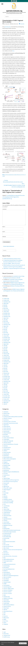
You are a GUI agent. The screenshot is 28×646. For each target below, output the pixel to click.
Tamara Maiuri (6, 599)
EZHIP (4, 476)
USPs (4, 614)
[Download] (16, 1)
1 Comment (22, 23)
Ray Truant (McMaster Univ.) (8, 569)
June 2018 (5, 386)
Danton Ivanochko (7, 452)
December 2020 (6, 337)
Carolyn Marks (6, 439)
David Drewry (6, 455)
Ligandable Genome (7, 518)
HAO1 (5, 174)
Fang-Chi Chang (6, 478)
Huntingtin (5, 497)
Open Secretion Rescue (8, 546)
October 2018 (6, 379)
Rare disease (6, 567)
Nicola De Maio (6, 538)
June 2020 (5, 347)
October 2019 (6, 360)
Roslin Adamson (6, 572)
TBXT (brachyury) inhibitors (8, 604)
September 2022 (6, 316)
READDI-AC (5, 570)
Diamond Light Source (7, 457)
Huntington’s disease (7, 499)
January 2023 (6, 311)
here (13, 50)
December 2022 (6, 313)
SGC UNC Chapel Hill (7, 587)
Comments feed (6, 635)
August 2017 (5, 402)
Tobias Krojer (6, 608)
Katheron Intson (6, 514)
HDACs (4, 494)
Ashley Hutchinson (7, 432)
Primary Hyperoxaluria (10, 174)
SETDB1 (4, 583)
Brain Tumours (6, 436)
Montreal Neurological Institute (9, 531)
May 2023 (5, 305)
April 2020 (5, 350)
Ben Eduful (5, 434)
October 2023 (6, 300)
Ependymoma (6, 470)
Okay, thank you (23, 643)
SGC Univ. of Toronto (7, 593)
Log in (4, 632)
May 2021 (5, 329)
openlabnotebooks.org (14, 11)
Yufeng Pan (5, 624)
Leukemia (5, 517)
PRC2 (4, 557)
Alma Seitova (6, 415)
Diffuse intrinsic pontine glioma (9, 458)
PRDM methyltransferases (8, 559)
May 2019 (5, 368)
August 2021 (5, 326)
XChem (4, 622)
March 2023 (5, 308)
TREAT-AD (5, 609)
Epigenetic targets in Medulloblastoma (11, 471)
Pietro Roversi (6, 554)
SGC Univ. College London (8, 588)
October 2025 (6, 298)
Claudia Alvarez (6, 449)
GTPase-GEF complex (7, 488)
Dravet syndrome (6, 460)
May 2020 (5, 348)
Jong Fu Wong (6, 509)
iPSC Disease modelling (8, 502)
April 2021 (5, 331)
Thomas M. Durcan (7, 606)
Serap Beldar (6, 580)
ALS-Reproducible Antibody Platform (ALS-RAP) (12, 416)
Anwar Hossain (6, 431)
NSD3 (4, 543)
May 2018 (5, 387)
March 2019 (5, 371)
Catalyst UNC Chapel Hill (8, 441)
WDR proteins (6, 617)
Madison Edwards (7, 523)
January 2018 (6, 394)
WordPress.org (6, 637)
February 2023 (6, 310)
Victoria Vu (5, 616)
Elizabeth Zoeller (6, 465)
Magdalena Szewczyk (7, 525)
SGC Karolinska (6, 585)
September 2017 (6, 400)
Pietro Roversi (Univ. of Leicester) (10, 556)
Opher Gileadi (6, 548)
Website (4, 236)
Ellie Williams (5, 467)
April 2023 (5, 306)
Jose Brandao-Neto (7, 510)
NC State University (7, 533)
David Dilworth (6, 454)
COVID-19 (5, 450)
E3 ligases (5, 462)
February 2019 (6, 373)
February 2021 (6, 334)
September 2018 (6, 381)
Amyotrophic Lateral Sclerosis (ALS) (10, 423)
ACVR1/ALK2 (5, 411)
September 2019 (6, 361)
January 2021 (6, 336)
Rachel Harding (6, 565)
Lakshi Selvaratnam (7, 515)
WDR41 (4, 619)
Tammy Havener (6, 601)
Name (3, 226)
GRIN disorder (6, 486)
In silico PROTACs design (8, 501)
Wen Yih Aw (5, 621)
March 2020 (5, 352)
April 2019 (5, 370)
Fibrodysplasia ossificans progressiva (11, 479)
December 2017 (6, 395)
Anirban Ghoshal (6, 426)
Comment (4, 209)
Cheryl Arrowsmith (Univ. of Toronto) (10, 444)
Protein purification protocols (9, 564)
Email (3, 231)
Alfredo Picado (6, 413)
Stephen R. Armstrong (7, 598)
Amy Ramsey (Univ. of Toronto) (9, 421)
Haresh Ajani (5, 493)
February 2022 (6, 323)
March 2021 (5, 332)
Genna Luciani (6, 483)
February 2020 (6, 353)
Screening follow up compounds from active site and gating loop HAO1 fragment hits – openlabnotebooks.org (13, 197)
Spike (4, 595)
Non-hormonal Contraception (9, 541)
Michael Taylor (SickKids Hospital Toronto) (11, 530)
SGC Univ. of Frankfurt (7, 590)
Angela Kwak (6, 424)
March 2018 (5, 391)
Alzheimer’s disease (7, 418)
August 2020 (5, 344)
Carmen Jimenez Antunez (8, 437)
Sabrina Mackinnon (17, 174)
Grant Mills (5, 484)
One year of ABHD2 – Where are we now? (11, 263)
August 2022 (5, 318)
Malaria (4, 527)
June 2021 (5, 327)
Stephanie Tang (6, 596)
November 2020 (6, 339)
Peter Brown (5, 552)
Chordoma (5, 445)
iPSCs (4, 504)
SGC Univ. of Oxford (7, 591)
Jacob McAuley (6, 505)
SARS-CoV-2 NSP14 (7, 577)
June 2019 (5, 366)
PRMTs (4, 562)
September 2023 (6, 301)
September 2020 (6, 342)
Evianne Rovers (6, 475)
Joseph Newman (6, 512)
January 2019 (6, 374)
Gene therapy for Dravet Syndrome (10, 481)
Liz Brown (5, 520)
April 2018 (5, 389)
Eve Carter (5, 473)
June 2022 (5, 319)
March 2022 (5, 321)
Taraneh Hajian (6, 603)
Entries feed (5, 633)
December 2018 (6, 376)
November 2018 (6, 378)
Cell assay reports (7, 442)
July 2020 (5, 345)
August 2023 (5, 303)
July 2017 (5, 404)
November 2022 (6, 314)
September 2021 (6, 324)
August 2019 (5, 363)
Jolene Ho (5, 507)
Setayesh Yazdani (7, 582)
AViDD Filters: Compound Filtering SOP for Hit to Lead (14, 268)
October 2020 (6, 340)
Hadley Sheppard (6, 489)
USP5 (4, 612)
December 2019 (6, 357)
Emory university (6, 468)
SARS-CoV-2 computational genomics (10, 575)
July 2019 (5, 365)
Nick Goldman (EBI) (7, 536)
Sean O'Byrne (6, 578)
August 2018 (5, 383)
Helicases (5, 496)
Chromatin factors (7, 447)
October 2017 (6, 399)
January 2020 (6, 355)
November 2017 (6, 397)
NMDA (4, 540)
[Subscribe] (14, 1)
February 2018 (6, 392)
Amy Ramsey (6, 420)
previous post (7, 26)
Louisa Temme (6, 522)
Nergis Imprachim (6, 535)
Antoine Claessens (7, 428)
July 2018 (5, 384)
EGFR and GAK (6, 463)
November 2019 (6, 358)
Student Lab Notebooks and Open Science (12, 258)
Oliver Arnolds (6, 544)
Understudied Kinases (7, 611)
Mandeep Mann (6, 528)
